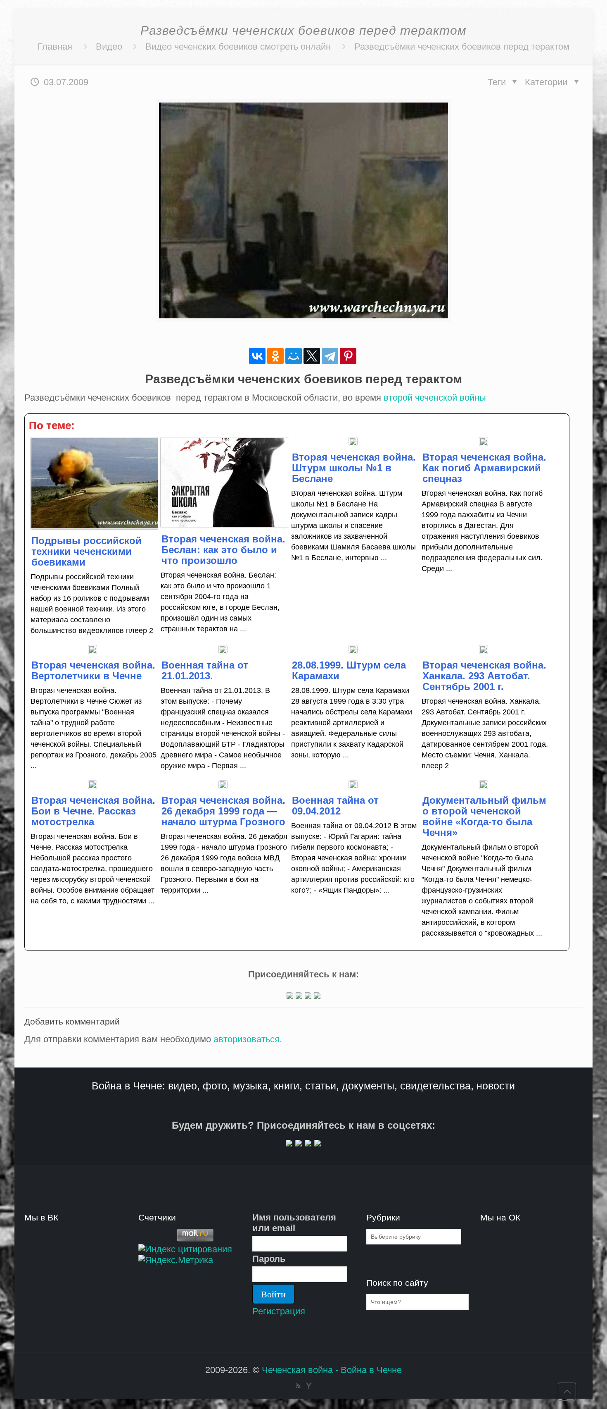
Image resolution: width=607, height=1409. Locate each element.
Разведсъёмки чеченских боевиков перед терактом (461, 46)
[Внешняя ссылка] (290, 996)
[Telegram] (330, 356)
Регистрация (278, 1311)
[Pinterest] (348, 356)
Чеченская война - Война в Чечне (332, 1370)
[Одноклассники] (275, 356)
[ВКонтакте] (257, 356)
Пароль (269, 1259)
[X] (312, 356)
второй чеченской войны (435, 397)
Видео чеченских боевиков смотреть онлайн (238, 46)
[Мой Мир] (293, 356)
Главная (55, 46)
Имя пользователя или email (294, 1222)
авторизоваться (246, 1039)
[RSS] (298, 1385)
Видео (109, 46)
